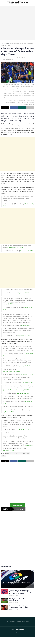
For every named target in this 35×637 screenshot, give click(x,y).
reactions (7, 43)
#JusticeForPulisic (8, 390)
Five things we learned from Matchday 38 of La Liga (17, 583)
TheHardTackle (17, 2)
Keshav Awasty (7, 58)
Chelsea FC (8, 453)
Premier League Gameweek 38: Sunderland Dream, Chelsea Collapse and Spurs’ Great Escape (20, 591)
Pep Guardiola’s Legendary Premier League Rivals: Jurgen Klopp (20, 606)
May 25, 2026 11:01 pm (13, 595)
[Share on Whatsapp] (22, 107)
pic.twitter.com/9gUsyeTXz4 (14, 247)
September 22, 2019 (26, 251)
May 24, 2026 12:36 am (13, 609)
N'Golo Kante (25, 453)
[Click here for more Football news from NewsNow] (7, 509)
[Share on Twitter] (5, 107)
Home (2, 43)
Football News (19, 509)
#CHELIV (9, 304)
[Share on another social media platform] (30, 107)
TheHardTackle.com (19, 629)
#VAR (30, 445)
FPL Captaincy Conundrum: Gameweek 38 (18, 599)
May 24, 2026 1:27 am (13, 602)
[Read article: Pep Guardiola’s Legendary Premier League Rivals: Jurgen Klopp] (4, 607)
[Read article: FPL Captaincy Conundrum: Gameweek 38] (4, 600)
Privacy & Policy (20, 621)
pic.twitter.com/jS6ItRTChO (22, 390)
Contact (27, 621)
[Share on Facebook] (14, 107)
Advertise (12, 621)
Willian (4, 456)
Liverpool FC (16, 453)
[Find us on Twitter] (16, 633)
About (6, 621)
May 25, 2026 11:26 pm (7, 586)
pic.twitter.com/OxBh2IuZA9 (11, 371)
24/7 (23, 509)
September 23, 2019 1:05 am (20, 58)
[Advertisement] (17, 23)
